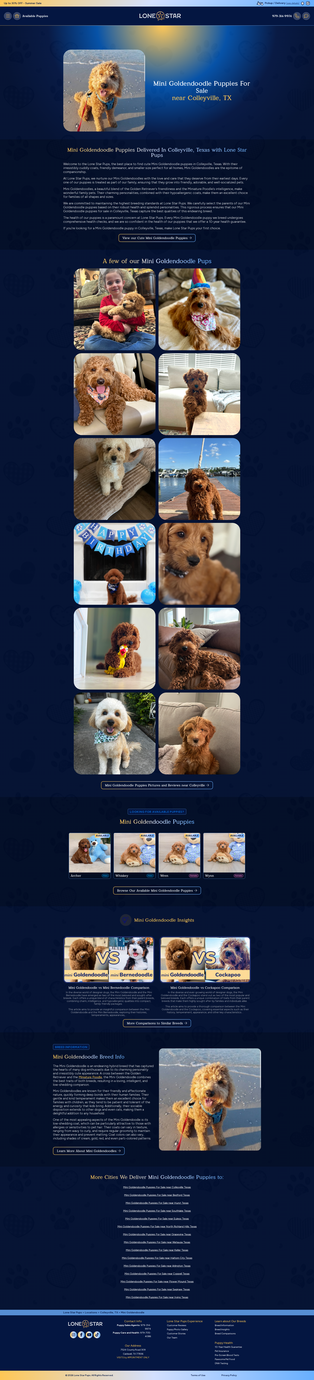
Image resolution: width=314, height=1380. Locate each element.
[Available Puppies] (17, 16)
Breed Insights (222, 1329)
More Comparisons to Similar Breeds (155, 1023)
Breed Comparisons (225, 1333)
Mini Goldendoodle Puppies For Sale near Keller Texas (157, 1250)
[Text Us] (306, 16)
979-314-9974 (282, 16)
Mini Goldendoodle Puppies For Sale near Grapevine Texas (157, 1234)
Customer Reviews (176, 1325)
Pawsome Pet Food (225, 1359)
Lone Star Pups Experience (185, 1321)
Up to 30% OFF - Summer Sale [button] (23, 3)
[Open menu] (8, 16)
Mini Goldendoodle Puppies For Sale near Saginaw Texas (157, 1289)
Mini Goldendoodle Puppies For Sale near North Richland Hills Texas (157, 1226)
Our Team (172, 1337)
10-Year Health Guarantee (228, 1347)
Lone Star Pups (72, 1312)
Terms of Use (198, 1375)
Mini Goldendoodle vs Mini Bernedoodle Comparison (109, 988)
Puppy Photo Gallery (177, 1329)
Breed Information (224, 1325)
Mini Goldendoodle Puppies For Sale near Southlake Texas (157, 1210)
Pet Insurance (222, 1351)
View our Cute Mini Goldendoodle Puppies (155, 238)
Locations (91, 1312)
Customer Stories (176, 1333)
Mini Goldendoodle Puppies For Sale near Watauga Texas (157, 1242)
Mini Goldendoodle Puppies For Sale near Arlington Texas (157, 1265)
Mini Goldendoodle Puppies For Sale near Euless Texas (157, 1218)
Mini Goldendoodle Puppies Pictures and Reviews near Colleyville (155, 785)
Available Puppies (35, 16)
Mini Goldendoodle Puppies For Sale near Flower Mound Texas (157, 1281)
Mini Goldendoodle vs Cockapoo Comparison (205, 988)
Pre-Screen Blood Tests (227, 1355)
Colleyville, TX (109, 1312)
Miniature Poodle (90, 1077)
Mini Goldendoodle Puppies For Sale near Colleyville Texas (157, 1187)
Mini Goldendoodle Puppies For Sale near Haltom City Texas (157, 1257)
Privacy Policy (229, 1375)
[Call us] (297, 16)
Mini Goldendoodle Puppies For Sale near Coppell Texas (157, 1273)
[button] (303, 3)
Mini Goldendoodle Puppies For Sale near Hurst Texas (157, 1202)
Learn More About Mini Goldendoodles (86, 1151)
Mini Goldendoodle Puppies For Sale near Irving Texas (157, 1297)
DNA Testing (221, 1363)
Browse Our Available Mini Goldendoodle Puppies (155, 890)
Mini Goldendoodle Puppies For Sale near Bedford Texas (157, 1195)
